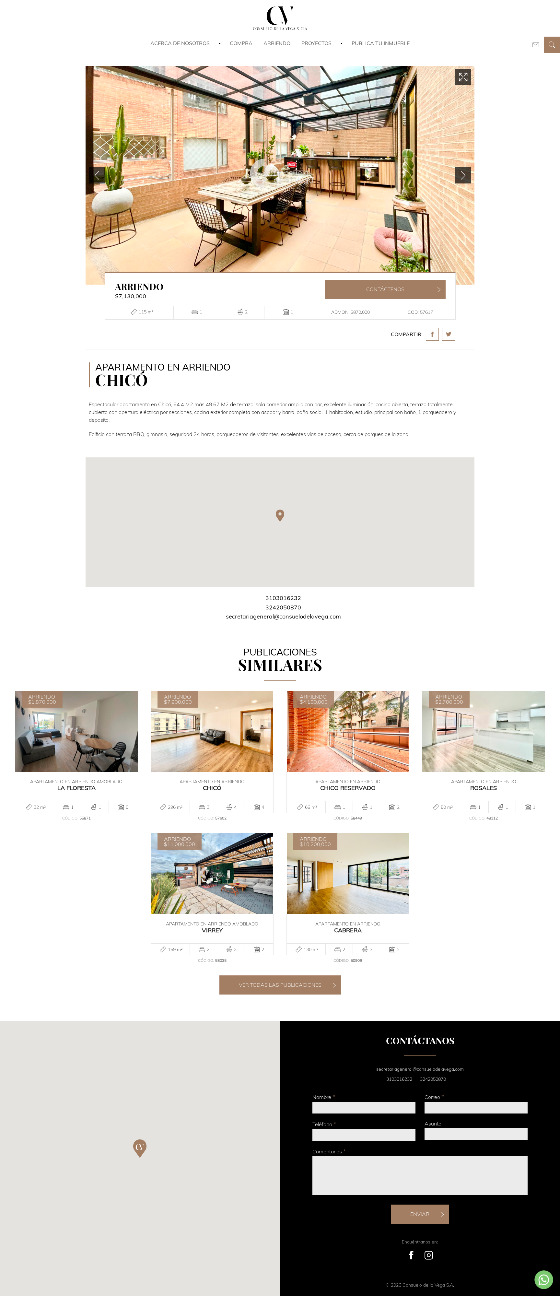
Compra (241, 43)
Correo (434, 1097)
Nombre (323, 1097)
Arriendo (276, 43)
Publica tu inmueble (381, 43)
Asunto (433, 1123)
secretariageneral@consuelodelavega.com (283, 616)
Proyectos (316, 43)
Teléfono (324, 1124)
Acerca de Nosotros (180, 43)
